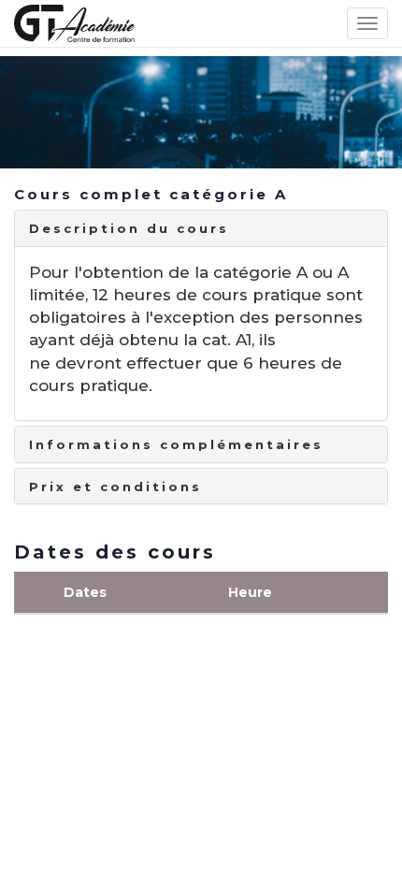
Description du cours (129, 228)
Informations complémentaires (176, 444)
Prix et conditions (115, 486)
